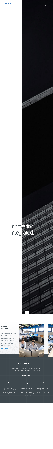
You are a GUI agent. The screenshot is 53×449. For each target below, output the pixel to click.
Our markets (17, 417)
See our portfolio (4, 348)
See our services (26, 375)
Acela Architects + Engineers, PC (6, 4)
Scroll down (27, 312)
